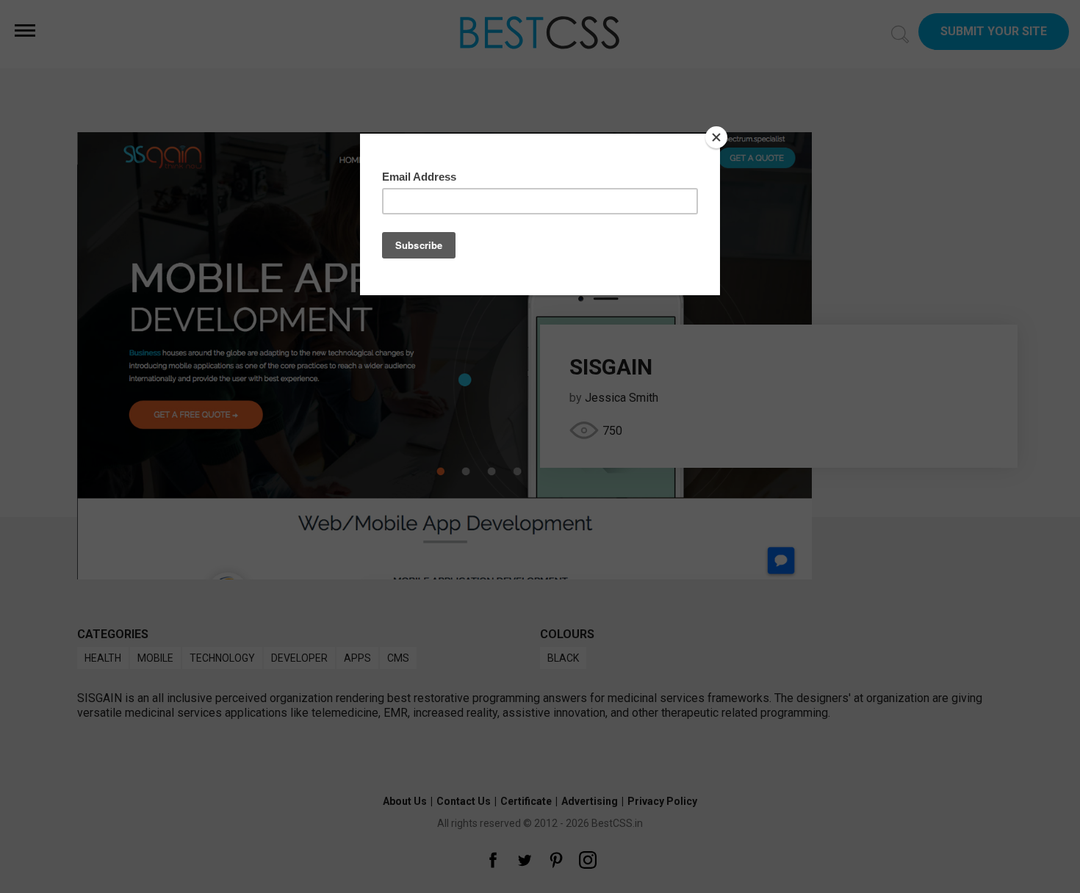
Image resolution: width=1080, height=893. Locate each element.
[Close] (716, 137)
